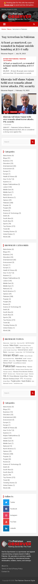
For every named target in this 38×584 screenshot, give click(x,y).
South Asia (7, 218)
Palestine (31, 374)
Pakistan (22, 59)
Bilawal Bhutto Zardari (25, 345)
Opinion (5, 200)
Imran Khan (11, 355)
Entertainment (8, 166)
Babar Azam (14, 345)
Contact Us (5, 571)
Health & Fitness (9, 176)
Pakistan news (11, 374)
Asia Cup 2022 (21, 343)
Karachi (29, 358)
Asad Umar (13, 343)
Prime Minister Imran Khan (19, 376)
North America (8, 197)
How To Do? (7, 179)
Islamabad (18, 358)
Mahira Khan (12, 361)
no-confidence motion (19, 363)
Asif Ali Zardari (30, 343)
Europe (5, 171)
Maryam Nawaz (21, 361)
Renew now (8, 5)
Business (6, 161)
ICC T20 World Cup (28, 352)
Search (33, 142)
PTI (21, 379)
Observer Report (7, 54)
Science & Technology (11, 213)
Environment (7, 169)
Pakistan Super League (22, 374)
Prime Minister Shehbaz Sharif (18, 377)
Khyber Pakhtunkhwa (11, 59)
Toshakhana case (18, 383)
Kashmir (6, 182)
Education (6, 163)
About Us (5, 566)
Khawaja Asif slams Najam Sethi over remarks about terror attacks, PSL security (18, 119)
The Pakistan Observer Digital (25, 580)
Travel (5, 229)
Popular (5, 205)
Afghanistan (6, 343)
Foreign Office (25, 348)
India (21, 356)
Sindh (5, 216)
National (6, 195)
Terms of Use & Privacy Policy (12, 569)
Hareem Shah (19, 352)
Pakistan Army (21, 367)
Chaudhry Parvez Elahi (9, 348)
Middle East (7, 190)
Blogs (5, 158)
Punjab (5, 208)
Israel (24, 358)
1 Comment (7, 124)
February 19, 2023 (22, 90)
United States (7, 234)
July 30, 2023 (21, 54)
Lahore (5, 361)
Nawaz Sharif (7, 363)
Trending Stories (8, 231)
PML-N (6, 376)
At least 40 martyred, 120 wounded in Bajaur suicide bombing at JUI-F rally (18, 65)
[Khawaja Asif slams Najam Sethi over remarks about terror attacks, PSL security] (19, 103)
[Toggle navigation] (4, 24)
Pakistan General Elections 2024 (24, 369)
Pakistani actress (7, 371)
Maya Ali (30, 361)
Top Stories (7, 60)
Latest (6, 112)
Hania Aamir (11, 352)
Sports (21, 112)
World (5, 237)
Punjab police (15, 381)
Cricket (18, 348)
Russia (5, 210)
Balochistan (7, 156)
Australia (6, 345)
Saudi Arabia (26, 381)
